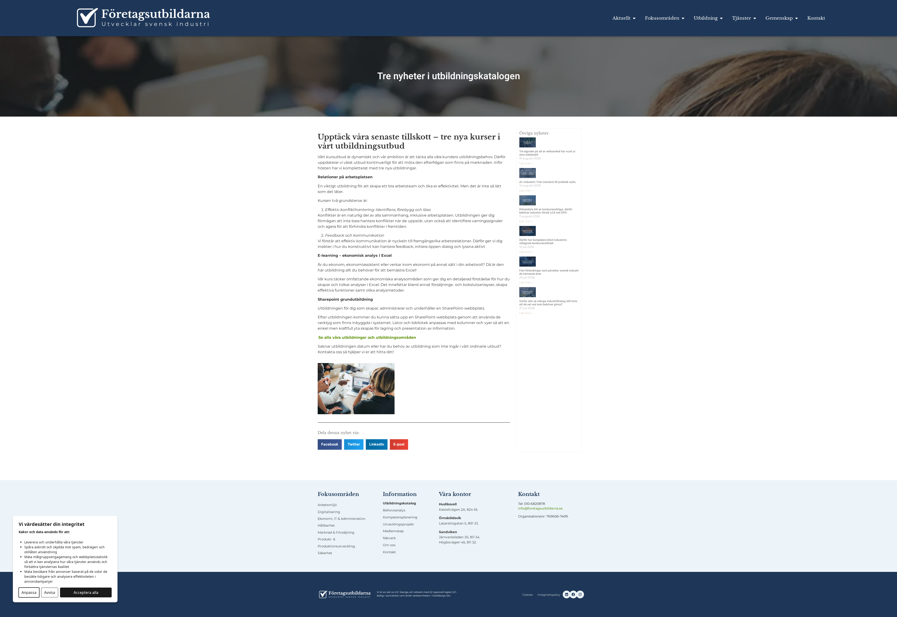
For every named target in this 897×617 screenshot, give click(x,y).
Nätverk (389, 538)
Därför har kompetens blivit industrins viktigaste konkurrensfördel (543, 241)
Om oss (389, 545)
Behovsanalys (394, 510)
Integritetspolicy (548, 594)
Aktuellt (621, 18)
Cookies (527, 594)
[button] (330, 444)
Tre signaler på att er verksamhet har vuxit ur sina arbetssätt (547, 153)
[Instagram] (580, 594)
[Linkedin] (566, 594)
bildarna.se (553, 508)
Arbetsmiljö (327, 505)
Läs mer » (526, 163)
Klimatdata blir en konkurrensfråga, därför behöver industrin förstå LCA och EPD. (545, 211)
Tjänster (741, 18)
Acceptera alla (86, 592)
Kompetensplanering (400, 517)
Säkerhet (325, 553)
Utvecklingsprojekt (398, 524)
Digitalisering (329, 512)
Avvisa (49, 592)
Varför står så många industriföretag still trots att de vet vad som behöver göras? (548, 303)
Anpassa (28, 592)
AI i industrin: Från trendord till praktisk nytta (547, 182)
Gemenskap (779, 18)
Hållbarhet (326, 525)
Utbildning (706, 18)
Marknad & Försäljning (336, 532)
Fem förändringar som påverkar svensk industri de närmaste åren (549, 272)
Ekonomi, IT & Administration (341, 519)
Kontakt (816, 18)
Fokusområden (662, 18)
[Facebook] (573, 594)
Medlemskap (393, 531)
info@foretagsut (531, 508)
